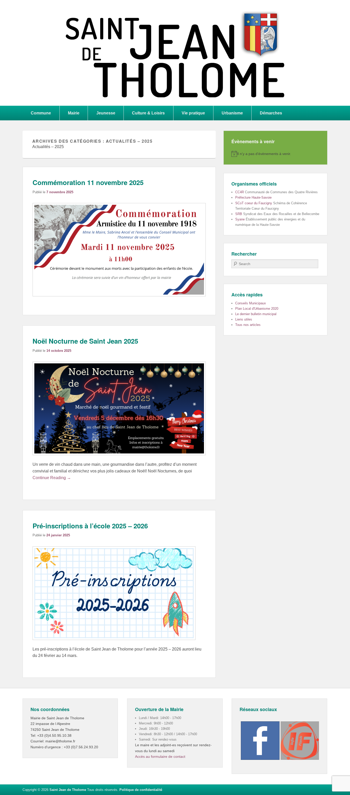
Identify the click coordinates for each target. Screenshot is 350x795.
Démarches (271, 113)
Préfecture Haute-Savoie (253, 197)
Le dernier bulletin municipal (255, 314)
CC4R (239, 192)
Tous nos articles (248, 325)
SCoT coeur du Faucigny (253, 203)
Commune (41, 113)
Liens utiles (243, 319)
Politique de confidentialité (140, 790)
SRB (238, 214)
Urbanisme (232, 113)
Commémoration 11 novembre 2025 (88, 182)
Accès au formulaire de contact (160, 756)
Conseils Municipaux (250, 303)
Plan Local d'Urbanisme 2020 (256, 309)
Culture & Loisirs (148, 113)
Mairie (73, 113)
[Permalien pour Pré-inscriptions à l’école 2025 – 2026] (114, 642)
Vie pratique (193, 113)
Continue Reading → (52, 478)
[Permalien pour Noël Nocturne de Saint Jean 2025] (119, 457)
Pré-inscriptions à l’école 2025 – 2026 (90, 525)
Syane (240, 219)
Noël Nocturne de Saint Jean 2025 (85, 341)
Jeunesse (105, 113)
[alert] (275, 154)
